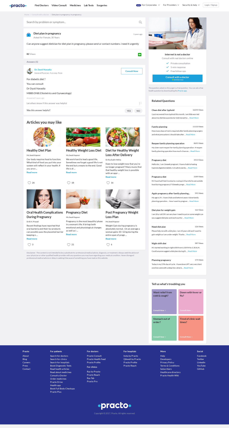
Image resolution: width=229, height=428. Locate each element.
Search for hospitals (59, 362)
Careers (26, 362)
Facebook (201, 355)
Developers (165, 359)
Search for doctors (59, 355)
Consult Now (131, 71)
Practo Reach (93, 374)
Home (26, 14)
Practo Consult (94, 355)
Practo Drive (56, 382)
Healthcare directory (170, 372)
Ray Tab (90, 378)
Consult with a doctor (40, 14)
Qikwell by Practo (132, 359)
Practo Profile (93, 362)
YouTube (201, 365)
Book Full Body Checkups (62, 388)
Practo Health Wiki (169, 375)
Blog (25, 359)
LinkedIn (201, 362)
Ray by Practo (93, 371)
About (26, 355)
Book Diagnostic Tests (60, 365)
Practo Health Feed (96, 359)
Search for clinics (58, 359)
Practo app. (182, 91)
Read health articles (59, 369)
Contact (26, 369)
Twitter (200, 359)
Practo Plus (55, 391)
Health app (55, 385)
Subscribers (166, 369)
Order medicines (58, 378)
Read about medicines (60, 372)
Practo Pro (92, 381)
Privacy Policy (167, 362)
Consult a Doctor (58, 375)
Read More (193, 118)
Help (162, 355)
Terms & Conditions (169, 365)
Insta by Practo (131, 355)
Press (25, 365)
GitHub (200, 369)
